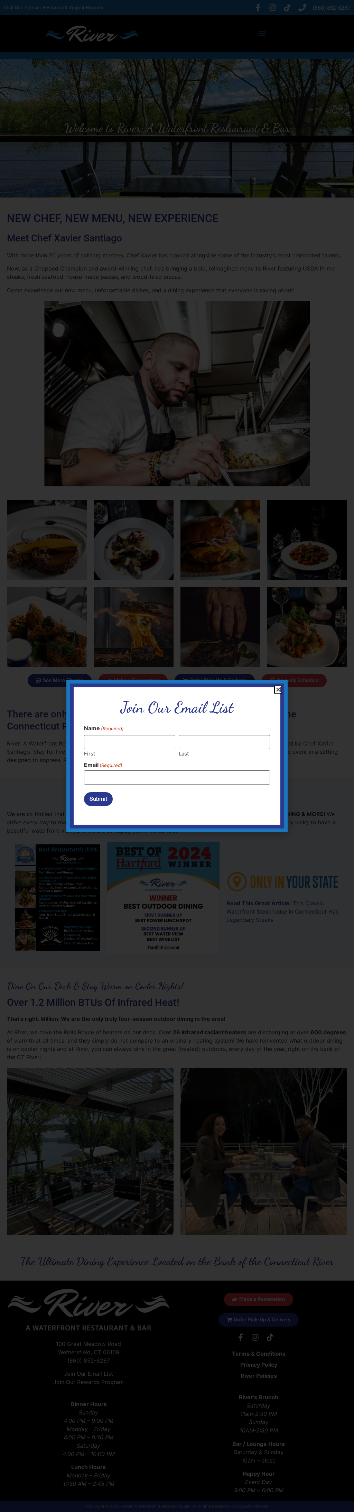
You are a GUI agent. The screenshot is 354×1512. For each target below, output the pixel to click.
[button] (278, 689)
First (89, 753)
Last (184, 753)
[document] (177, 756)
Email (103, 765)
